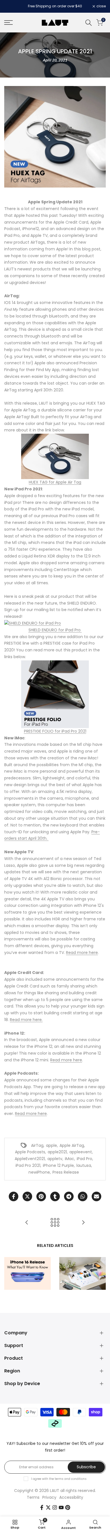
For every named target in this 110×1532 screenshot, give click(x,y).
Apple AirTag (72, 1145)
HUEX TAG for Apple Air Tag (55, 482)
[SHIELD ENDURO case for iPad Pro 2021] (55, 623)
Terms (33, 1497)
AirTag (37, 1145)
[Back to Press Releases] (55, 1222)
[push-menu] (8, 22)
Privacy (49, 1497)
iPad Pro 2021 (28, 1165)
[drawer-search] (88, 22)
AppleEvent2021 (30, 1158)
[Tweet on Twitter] (27, 1196)
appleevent (80, 1152)
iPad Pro (84, 1158)
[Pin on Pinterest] (41, 1196)
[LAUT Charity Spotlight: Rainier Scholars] (27, 1222)
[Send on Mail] (96, 1196)
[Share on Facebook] (13, 1196)
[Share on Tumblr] (55, 1196)
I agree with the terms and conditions (59, 1479)
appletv (54, 1158)
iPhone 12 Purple (58, 1165)
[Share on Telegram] (69, 1196)
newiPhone (39, 1172)
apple (51, 1145)
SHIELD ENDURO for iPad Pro (55, 630)
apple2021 (57, 1152)
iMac (69, 1158)
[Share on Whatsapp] (82, 1196)
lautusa (83, 1165)
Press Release (65, 1172)
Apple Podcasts (30, 1152)
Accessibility (71, 1497)
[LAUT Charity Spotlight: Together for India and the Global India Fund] (83, 1222)
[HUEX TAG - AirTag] (55, 456)
